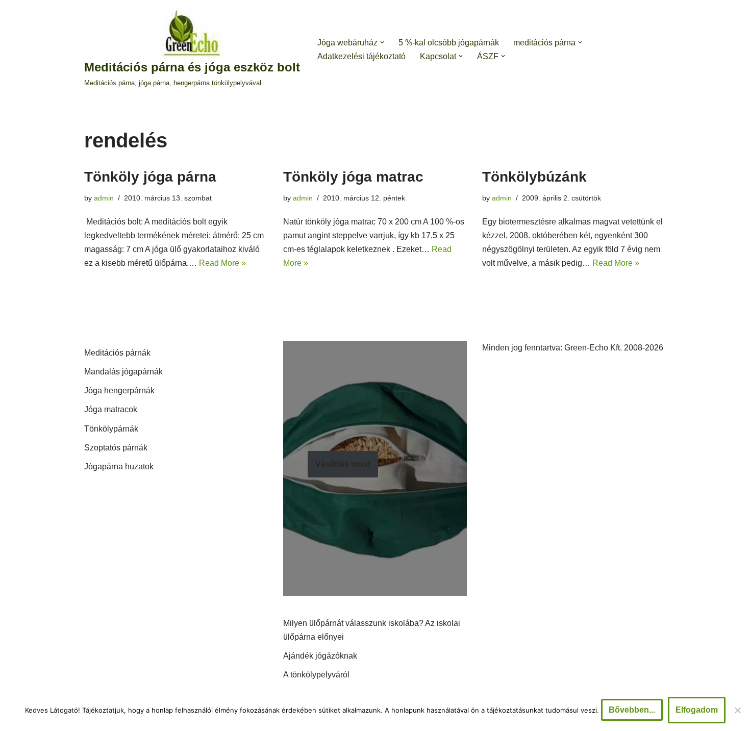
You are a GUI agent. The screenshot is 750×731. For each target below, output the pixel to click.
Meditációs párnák (117, 352)
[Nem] (737, 710)
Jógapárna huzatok (119, 466)
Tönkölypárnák (111, 428)
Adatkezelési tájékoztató (361, 56)
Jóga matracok (110, 409)
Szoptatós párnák (115, 447)
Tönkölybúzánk (534, 177)
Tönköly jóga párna (150, 177)
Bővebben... (632, 709)
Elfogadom (697, 709)
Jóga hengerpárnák (119, 390)
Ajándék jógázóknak (320, 655)
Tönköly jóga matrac (353, 177)
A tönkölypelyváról (316, 674)
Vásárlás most (342, 464)
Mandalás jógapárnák (123, 371)
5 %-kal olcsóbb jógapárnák (448, 42)
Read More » (222, 263)
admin (104, 198)
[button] (382, 42)
